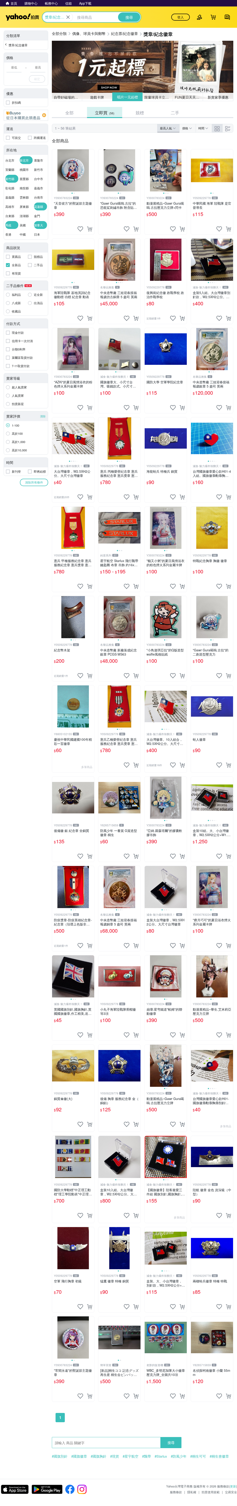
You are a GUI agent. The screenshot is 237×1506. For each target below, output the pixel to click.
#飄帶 (146, 1456)
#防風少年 (179, 1456)
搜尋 (171, 1442)
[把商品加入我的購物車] (89, 229)
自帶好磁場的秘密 (67, 97)
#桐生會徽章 (219, 1456)
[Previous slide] (55, 170)
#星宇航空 (130, 1456)
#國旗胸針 (98, 1456)
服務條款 (176, 1492)
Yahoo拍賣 (22, 17)
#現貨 (114, 1456)
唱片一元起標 (127, 97)
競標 (140, 112)
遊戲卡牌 (97, 97)
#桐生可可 (198, 1456)
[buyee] (26, 115)
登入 (180, 17)
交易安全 (231, 1492)
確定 (37, 79)
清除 (43, 416)
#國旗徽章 (79, 1456)
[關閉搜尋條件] (68, 17)
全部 (69, 112)
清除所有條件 (34, 482)
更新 (233, 1486)
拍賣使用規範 (211, 1492)
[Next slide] (91, 170)
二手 (175, 112)
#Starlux (161, 1456)
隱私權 (191, 1492)
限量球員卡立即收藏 (158, 96)
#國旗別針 (60, 1456)
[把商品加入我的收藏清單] (80, 229)
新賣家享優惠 (218, 97)
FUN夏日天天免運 (189, 97)
